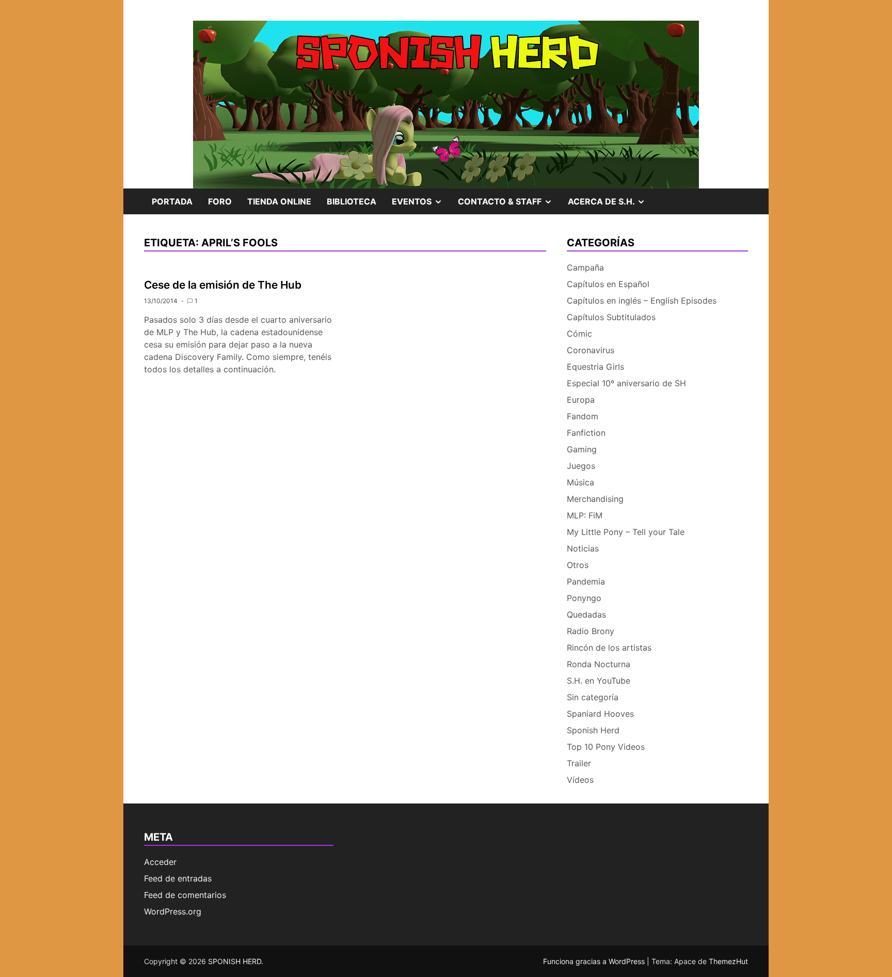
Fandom (582, 416)
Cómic (579, 333)
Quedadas (586, 614)
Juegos (581, 466)
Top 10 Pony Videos (606, 747)
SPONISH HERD (234, 961)
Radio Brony (590, 631)
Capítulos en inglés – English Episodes (641, 300)
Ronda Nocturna (598, 664)
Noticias (583, 548)
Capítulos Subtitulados (611, 317)
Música (580, 482)
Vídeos (580, 780)
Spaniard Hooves (600, 713)
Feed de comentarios (185, 895)
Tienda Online (279, 201)
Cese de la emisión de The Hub (222, 284)
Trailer (579, 763)
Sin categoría (592, 697)
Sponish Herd (593, 730)
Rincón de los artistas (609, 647)
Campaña (585, 267)
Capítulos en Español (608, 284)
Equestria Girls (595, 366)
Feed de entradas (178, 878)
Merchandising (595, 499)
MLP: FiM (584, 515)
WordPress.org (172, 911)
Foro (220, 201)
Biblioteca (351, 201)
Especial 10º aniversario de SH (626, 383)
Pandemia (586, 581)
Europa (581, 400)
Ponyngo (584, 598)
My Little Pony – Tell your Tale (625, 532)
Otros (577, 565)
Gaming (582, 449)
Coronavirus (590, 350)
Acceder (160, 862)
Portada (172, 201)
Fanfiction (586, 433)
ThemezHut (728, 961)
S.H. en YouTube (598, 680)
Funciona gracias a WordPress (595, 961)
